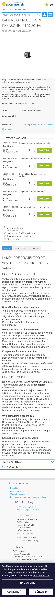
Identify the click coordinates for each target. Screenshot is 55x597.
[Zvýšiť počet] (35, 149)
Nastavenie (27, 583)
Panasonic (12, 467)
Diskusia (35, 248)
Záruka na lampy (17, 491)
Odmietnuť (14, 592)
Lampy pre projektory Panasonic (37, 125)
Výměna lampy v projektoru (28, 510)
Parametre (20, 248)
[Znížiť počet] (35, 151)
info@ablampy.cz (27, 533)
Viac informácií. (41, 575)
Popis (7, 248)
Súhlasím (41, 592)
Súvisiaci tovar (12, 462)
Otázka (8, 129)
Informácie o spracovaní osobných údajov (28, 497)
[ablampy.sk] (13, 3)
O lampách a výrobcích (26, 507)
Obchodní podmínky (19, 494)
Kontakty (14, 488)
